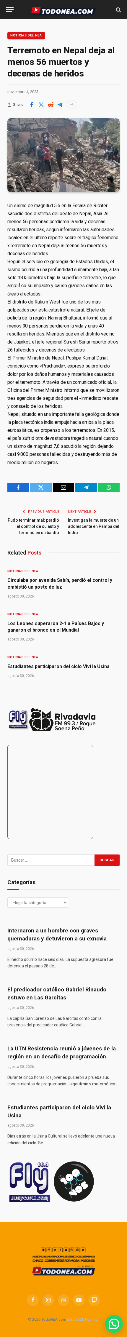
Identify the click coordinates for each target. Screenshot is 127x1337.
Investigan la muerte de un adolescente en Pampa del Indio (93, 526)
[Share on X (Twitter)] (41, 104)
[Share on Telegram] (60, 104)
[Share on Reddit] (50, 104)
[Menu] (10, 9)
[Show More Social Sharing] (71, 104)
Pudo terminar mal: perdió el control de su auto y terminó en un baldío (33, 526)
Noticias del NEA (26, 35)
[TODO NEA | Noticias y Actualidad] (63, 9)
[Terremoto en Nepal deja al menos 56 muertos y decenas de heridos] (63, 155)
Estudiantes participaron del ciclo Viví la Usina (58, 666)
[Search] (118, 9)
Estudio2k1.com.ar (83, 1319)
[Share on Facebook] (31, 104)
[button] (114, 1324)
